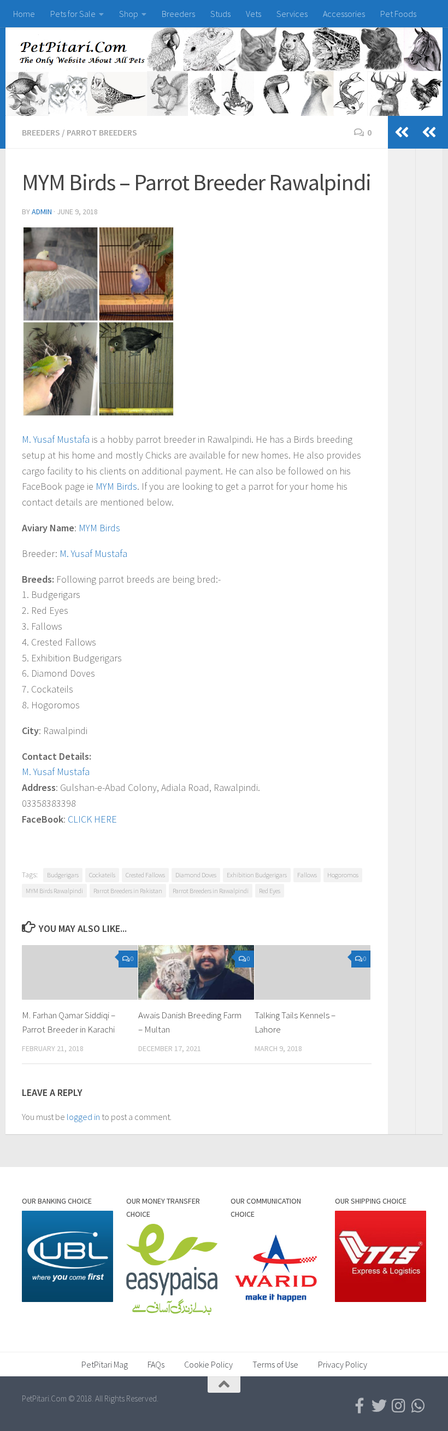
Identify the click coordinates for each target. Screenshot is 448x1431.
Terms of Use (275, 1364)
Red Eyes (269, 891)
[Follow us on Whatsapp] (418, 1406)
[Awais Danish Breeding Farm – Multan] (196, 972)
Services (292, 13)
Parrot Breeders (102, 132)
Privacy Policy (342, 1364)
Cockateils (102, 875)
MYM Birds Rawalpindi (54, 891)
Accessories (344, 13)
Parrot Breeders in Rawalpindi (211, 891)
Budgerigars (63, 875)
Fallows (307, 875)
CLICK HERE (92, 819)
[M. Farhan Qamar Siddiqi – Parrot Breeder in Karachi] (80, 972)
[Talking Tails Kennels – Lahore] (312, 972)
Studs (220, 13)
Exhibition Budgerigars (257, 875)
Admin (42, 211)
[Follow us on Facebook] (359, 1406)
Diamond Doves (195, 875)
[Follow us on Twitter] (379, 1406)
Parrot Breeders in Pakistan (127, 891)
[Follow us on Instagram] (398, 1406)
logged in (83, 1116)
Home (24, 13)
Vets (253, 13)
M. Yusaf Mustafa (56, 439)
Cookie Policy (208, 1364)
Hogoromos (342, 875)
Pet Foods (398, 13)
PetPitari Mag (104, 1364)
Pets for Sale (73, 13)
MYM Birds (116, 486)
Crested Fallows (145, 875)
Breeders (178, 13)
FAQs (156, 1364)
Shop (128, 13)
